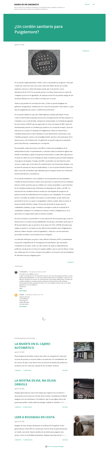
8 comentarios (27, 407)
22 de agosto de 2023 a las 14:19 (34, 294)
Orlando (21, 294)
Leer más (65, 370)
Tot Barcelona (23, 272)
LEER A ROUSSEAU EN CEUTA (35, 417)
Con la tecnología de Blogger (55, 446)
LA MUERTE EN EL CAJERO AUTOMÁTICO (32, 346)
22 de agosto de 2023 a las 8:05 (37, 272)
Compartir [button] (85, 51)
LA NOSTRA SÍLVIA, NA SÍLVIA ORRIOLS (35, 382)
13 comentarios (27, 440)
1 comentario (27, 370)
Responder (23, 291)
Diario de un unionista (26, 4)
